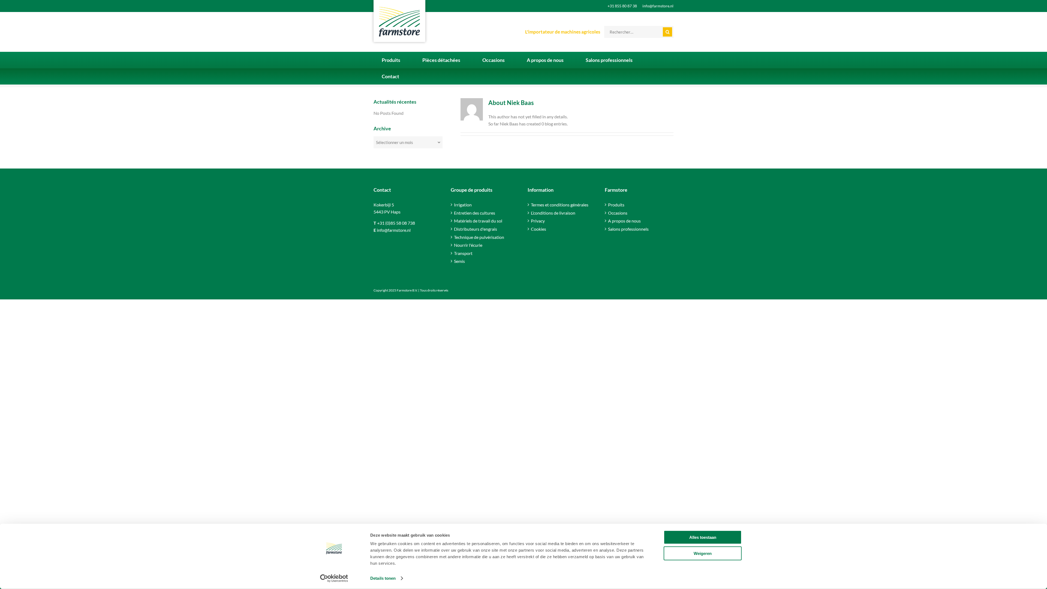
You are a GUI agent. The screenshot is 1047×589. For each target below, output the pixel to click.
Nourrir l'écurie (468, 245)
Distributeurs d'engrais (475, 229)
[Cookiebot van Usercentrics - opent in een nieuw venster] (334, 578)
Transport (463, 253)
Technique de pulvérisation (479, 237)
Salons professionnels (628, 229)
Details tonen (383, 578)
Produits (616, 204)
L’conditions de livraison (553, 212)
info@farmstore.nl (394, 230)
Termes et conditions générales (559, 204)
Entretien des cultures (474, 212)
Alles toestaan (702, 537)
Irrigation (463, 204)
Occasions (617, 212)
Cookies (538, 229)
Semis (459, 261)
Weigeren (703, 553)
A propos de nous (624, 220)
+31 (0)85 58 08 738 (396, 223)
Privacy (538, 220)
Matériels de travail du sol (478, 220)
